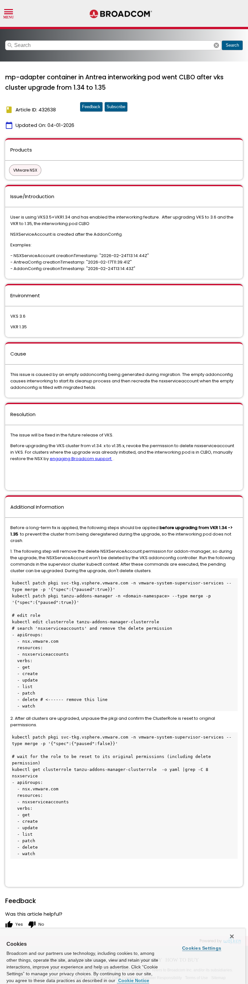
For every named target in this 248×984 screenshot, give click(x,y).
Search (232, 45)
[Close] (232, 936)
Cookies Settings (201, 948)
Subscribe (116, 106)
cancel (216, 45)
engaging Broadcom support (81, 459)
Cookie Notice (133, 980)
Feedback (91, 106)
